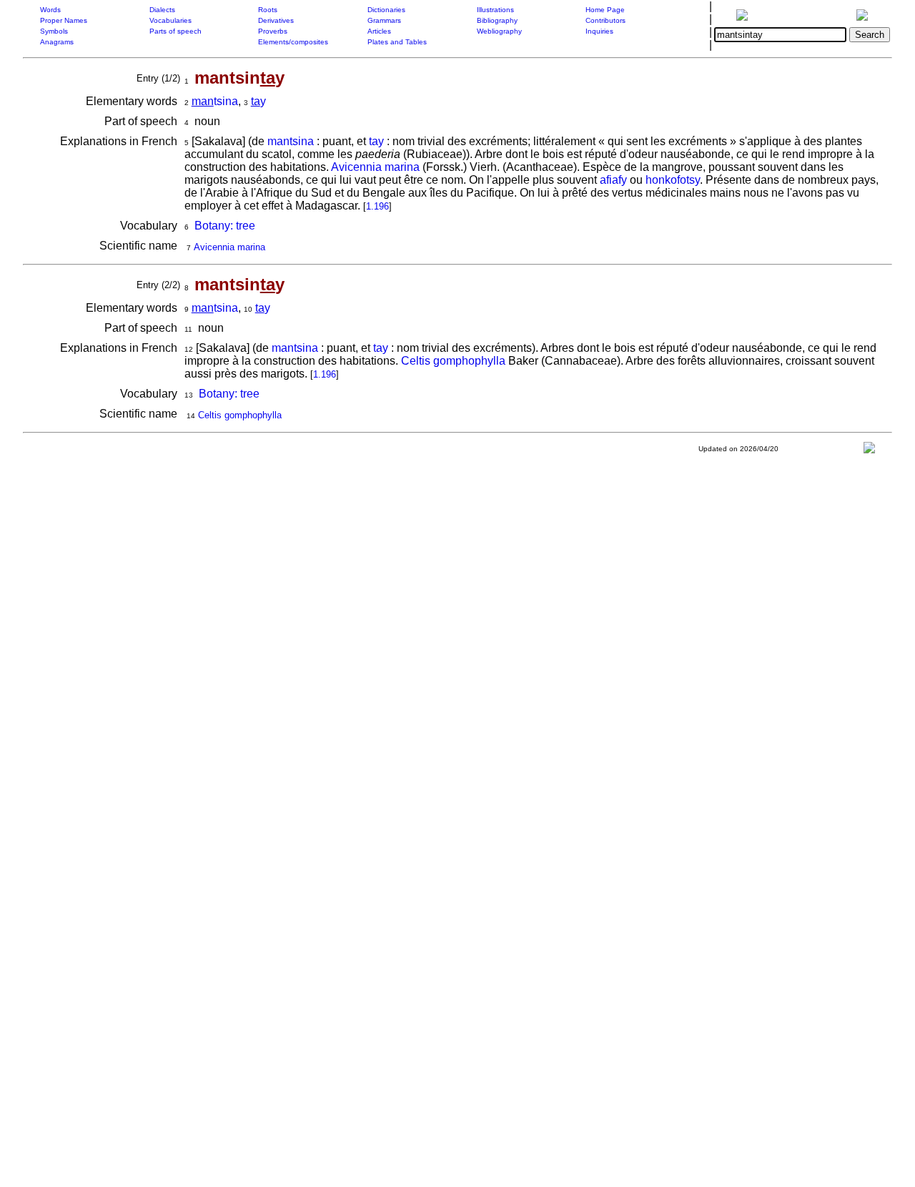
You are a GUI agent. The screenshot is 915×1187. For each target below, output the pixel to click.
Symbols (54, 31)
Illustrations (495, 10)
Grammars (384, 20)
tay (376, 141)
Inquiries (599, 31)
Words (50, 10)
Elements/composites (293, 42)
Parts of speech (175, 31)
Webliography (499, 31)
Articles (379, 31)
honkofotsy (673, 180)
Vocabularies (170, 20)
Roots (267, 10)
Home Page (605, 10)
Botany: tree (224, 226)
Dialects (162, 10)
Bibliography (497, 20)
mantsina (290, 141)
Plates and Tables (397, 42)
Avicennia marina (375, 167)
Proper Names (63, 20)
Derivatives (276, 20)
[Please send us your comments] (869, 451)
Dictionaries (386, 10)
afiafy (613, 180)
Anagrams (57, 42)
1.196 (377, 206)
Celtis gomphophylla (453, 361)
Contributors (605, 20)
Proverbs (272, 31)
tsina (215, 101)
